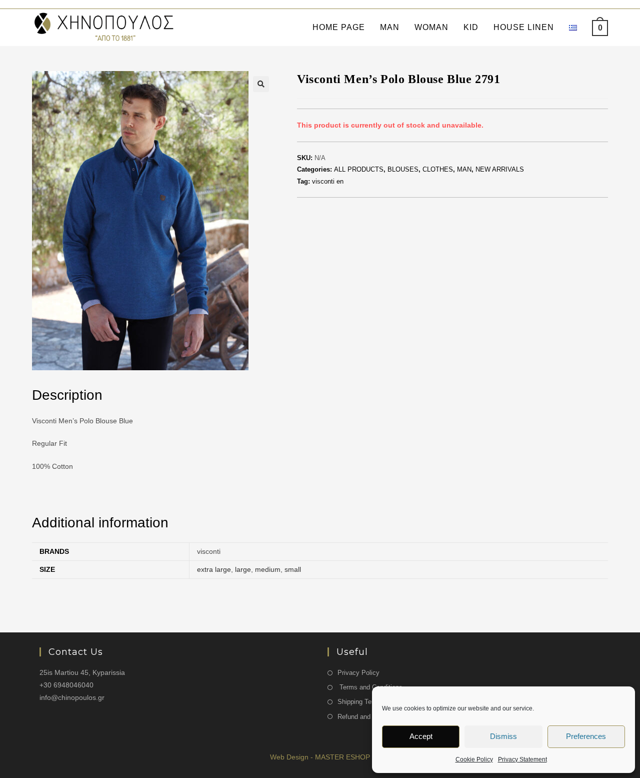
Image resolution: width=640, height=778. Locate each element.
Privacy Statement (522, 759)
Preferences (586, 736)
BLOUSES (403, 169)
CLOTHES (437, 169)
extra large (214, 569)
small (292, 569)
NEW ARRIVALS (500, 169)
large (243, 569)
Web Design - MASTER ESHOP (320, 757)
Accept (421, 736)
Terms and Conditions (370, 687)
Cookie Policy (474, 759)
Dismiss (503, 736)
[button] (261, 84)
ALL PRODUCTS (359, 169)
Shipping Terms (360, 701)
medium (267, 569)
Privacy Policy (359, 672)
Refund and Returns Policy (376, 716)
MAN (464, 169)
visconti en (328, 181)
